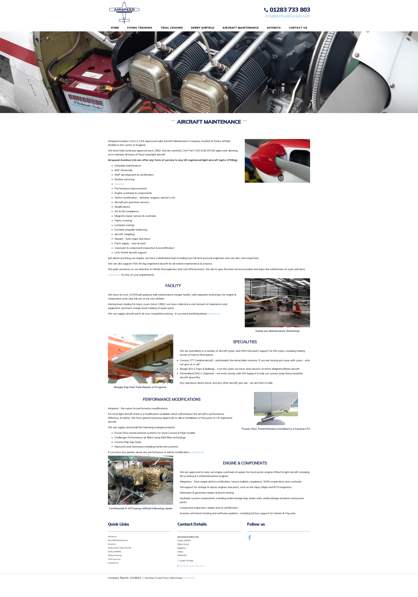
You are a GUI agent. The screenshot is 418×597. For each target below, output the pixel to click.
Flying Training (139, 27)
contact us (214, 313)
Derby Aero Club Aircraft (119, 548)
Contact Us (298, 27)
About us (112, 536)
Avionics (274, 27)
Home (115, 27)
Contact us (114, 274)
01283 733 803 (290, 9)
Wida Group (189, 578)
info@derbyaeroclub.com (287, 15)
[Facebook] (249, 537)
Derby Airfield (202, 27)
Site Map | (150, 578)
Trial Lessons (172, 27)
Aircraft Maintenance (241, 27)
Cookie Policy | (162, 578)
